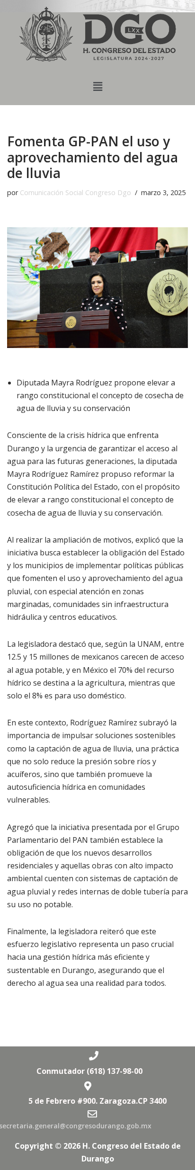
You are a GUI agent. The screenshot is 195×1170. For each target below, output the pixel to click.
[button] (97, 87)
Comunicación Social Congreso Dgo (75, 192)
